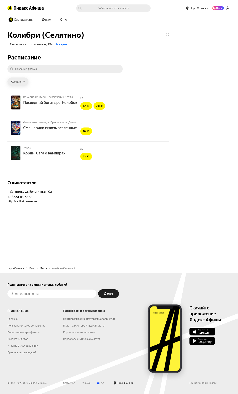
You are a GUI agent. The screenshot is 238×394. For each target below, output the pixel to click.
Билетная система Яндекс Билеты (83, 325)
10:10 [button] (86, 131)
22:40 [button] (86, 156)
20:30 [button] (99, 105)
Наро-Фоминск (16, 268)
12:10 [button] (86, 105)
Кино (32, 268)
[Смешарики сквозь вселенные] (15, 128)
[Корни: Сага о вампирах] (15, 153)
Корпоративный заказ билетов (82, 339)
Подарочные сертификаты (23, 332)
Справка (12, 318)
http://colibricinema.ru (22, 201)
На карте (61, 44)
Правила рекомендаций (21, 352)
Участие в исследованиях (22, 345)
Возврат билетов (17, 339)
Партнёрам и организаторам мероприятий (89, 318)
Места (43, 268)
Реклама (86, 383)
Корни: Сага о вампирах (44, 153)
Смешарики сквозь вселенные (50, 128)
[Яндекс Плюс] (218, 8)
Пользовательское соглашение (26, 325)
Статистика (69, 383)
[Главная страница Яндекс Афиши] (9, 8)
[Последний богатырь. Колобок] (15, 103)
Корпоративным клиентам (79, 332)
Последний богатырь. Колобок (50, 102)
